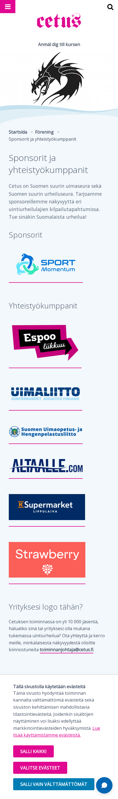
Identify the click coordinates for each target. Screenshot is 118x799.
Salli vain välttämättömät (53, 784)
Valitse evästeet (40, 768)
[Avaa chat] (104, 785)
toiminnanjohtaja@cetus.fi (66, 650)
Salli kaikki (33, 751)
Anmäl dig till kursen (59, 44)
